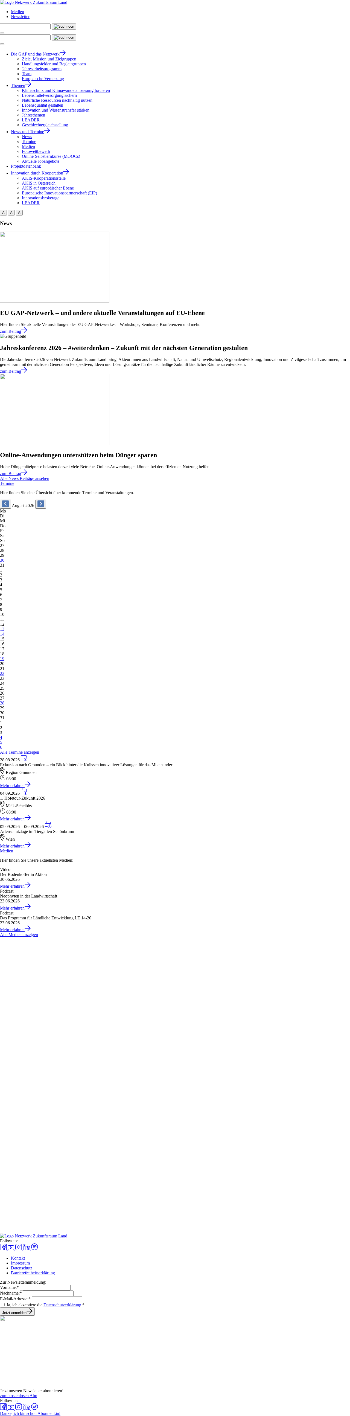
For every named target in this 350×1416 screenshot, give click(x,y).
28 (2, 703)
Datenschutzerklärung (62, 1305)
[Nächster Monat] (40, 504)
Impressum (20, 1263)
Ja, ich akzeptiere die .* (45, 1305)
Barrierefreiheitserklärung (33, 1273)
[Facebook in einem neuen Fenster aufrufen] (4, 1248)
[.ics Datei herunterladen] (24, 759)
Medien (17, 11)
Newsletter (20, 16)
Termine (7, 483)
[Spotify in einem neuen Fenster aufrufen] (34, 1248)
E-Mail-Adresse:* (15, 1298)
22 (2, 673)
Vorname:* (9, 1287)
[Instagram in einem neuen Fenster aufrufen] (19, 1248)
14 (2, 634)
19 (2, 658)
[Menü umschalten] (2, 33)
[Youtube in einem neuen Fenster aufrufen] (11, 1248)
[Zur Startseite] (33, 2)
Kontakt (18, 1258)
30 (2, 560)
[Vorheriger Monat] (5, 504)
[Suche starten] (64, 27)
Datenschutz (21, 1268)
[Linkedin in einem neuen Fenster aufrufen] (27, 1248)
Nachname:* (11, 1293)
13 (2, 629)
